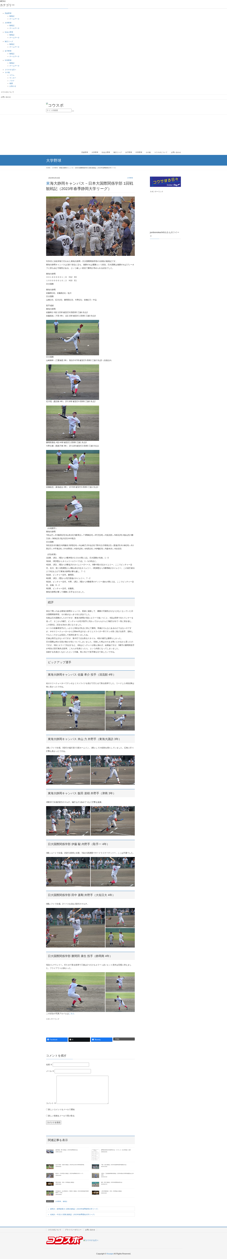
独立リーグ (9, 41)
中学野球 (8, 60)
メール (50, 1071)
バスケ (11, 81)
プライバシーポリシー (73, 1230)
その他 (7, 72)
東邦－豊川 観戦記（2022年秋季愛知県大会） (112, 1182)
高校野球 (8, 13)
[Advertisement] (113, 132)
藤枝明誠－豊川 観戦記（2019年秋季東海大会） (67, 1150)
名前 (49, 1065)
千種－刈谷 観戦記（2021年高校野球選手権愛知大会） (114, 1164)
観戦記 (11, 16)
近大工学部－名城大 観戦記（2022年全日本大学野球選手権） (70, 1164)
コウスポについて (7, 92)
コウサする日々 (10, 70)
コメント (51, 1103)
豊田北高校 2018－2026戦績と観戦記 (65, 1182)
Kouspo (110, 1254)
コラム (11, 75)
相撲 (11, 83)
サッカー (12, 78)
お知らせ (12, 86)
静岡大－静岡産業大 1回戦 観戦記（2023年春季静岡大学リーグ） (74, 1209)
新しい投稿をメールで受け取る (61, 1116)
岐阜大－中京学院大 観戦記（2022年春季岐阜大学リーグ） (70, 1173)
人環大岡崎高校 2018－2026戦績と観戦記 (111, 1191)
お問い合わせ (6, 97)
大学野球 (8, 23)
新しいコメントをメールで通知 (61, 1109)
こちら (71, 1014)
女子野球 (8, 51)
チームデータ (14, 19)
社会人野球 (9, 32)
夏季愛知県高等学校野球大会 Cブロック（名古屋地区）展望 (116, 1150)
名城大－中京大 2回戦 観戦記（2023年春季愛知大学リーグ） (73, 1214)
